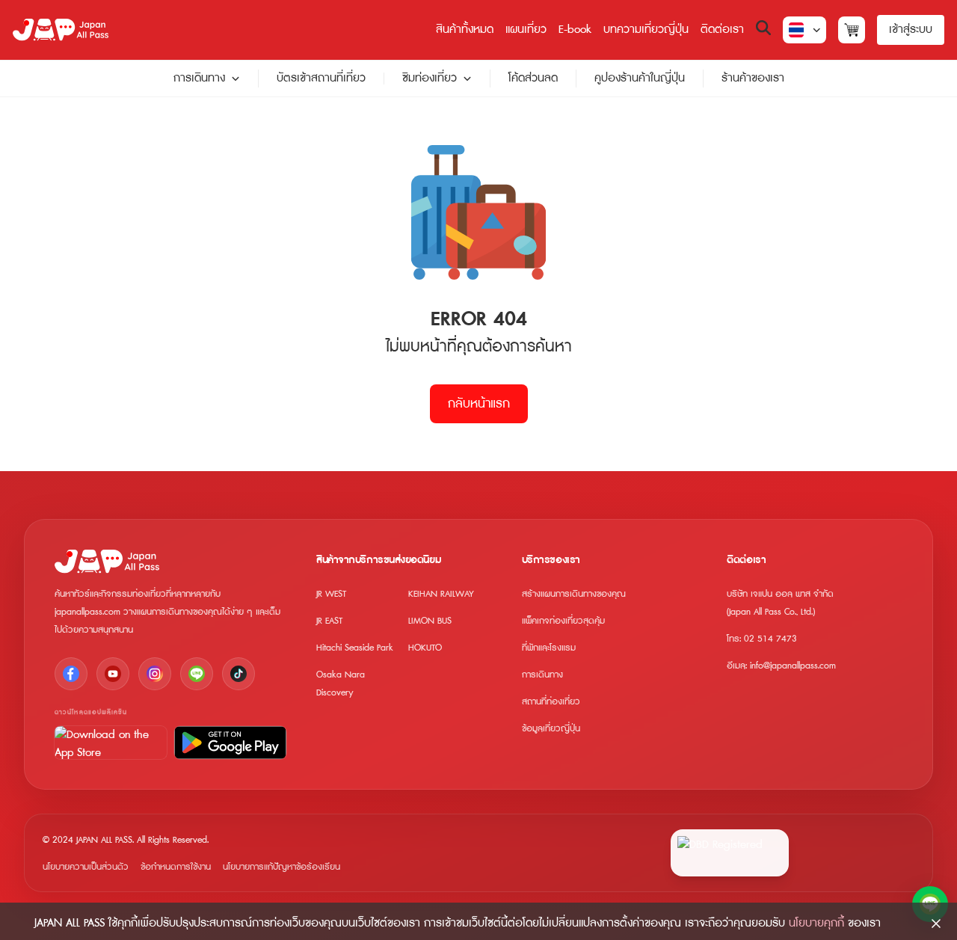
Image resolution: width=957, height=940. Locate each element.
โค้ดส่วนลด (533, 78)
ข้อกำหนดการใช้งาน (176, 867)
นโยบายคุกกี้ (816, 923)
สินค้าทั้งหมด (464, 29)
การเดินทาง (199, 79)
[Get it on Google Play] (230, 742)
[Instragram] (154, 673)
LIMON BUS (430, 621)
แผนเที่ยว (526, 29)
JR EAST (329, 621)
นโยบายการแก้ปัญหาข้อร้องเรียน (281, 867)
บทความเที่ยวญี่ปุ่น (646, 29)
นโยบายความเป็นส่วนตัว (86, 867)
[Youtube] (112, 673)
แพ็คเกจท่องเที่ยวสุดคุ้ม (563, 621)
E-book (574, 29)
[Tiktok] (238, 673)
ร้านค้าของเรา (752, 78)
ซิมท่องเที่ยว (429, 79)
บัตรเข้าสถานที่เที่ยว (321, 78)
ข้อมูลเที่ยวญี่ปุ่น (551, 728)
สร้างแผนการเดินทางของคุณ (574, 594)
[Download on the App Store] (111, 742)
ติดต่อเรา (722, 29)
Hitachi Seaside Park (354, 648)
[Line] (196, 673)
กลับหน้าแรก (479, 404)
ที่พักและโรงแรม (549, 648)
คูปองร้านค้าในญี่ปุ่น (639, 78)
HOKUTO (425, 648)
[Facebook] (71, 673)
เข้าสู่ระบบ (910, 29)
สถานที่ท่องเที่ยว (551, 701)
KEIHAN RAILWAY (441, 594)
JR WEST (331, 594)
